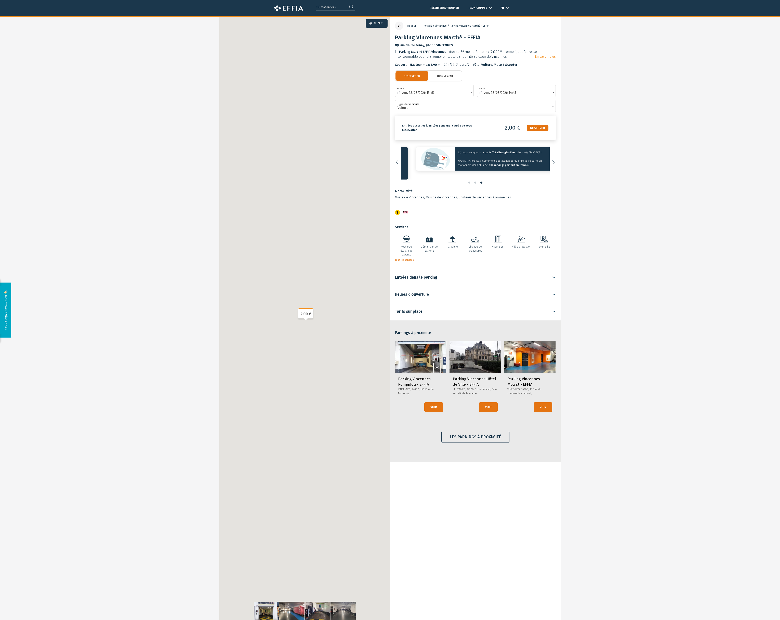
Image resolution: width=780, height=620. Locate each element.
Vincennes (441, 25)
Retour (411, 26)
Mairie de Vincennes (409, 192)
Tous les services (404, 255)
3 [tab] (481, 178)
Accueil (428, 25)
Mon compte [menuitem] (478, 8)
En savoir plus (545, 56)
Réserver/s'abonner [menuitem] (444, 8)
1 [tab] (469, 178)
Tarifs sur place (408, 306)
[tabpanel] (475, 160)
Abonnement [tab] (445, 76)
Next (553, 160)
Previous (398, 160)
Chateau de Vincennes (475, 192)
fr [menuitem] (502, 8)
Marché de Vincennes (441, 192)
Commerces (502, 192)
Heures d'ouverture (412, 289)
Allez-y (378, 23)
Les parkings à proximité (475, 432)
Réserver (537, 128)
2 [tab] (475, 178)
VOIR (433, 402)
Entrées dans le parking (416, 272)
